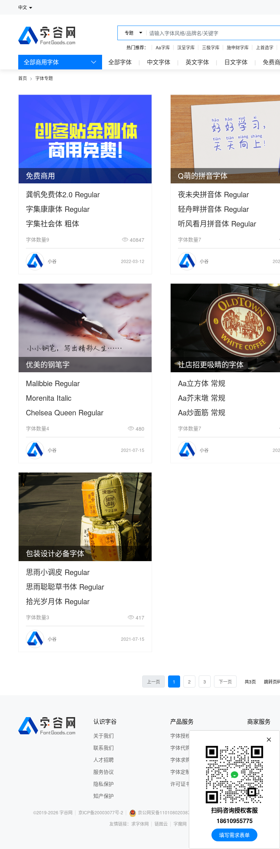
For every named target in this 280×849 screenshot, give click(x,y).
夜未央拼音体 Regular (213, 194)
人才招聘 (103, 759)
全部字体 (120, 62)
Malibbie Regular (53, 383)
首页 (22, 78)
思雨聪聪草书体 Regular (65, 586)
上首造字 (264, 47)
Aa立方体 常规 (201, 383)
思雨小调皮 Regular (58, 572)
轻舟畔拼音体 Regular (213, 208)
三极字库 (210, 47)
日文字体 (236, 62)
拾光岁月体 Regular (58, 601)
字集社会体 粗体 (52, 223)
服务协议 (103, 771)
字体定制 (180, 771)
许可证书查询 (185, 783)
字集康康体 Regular (58, 208)
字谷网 (66, 812)
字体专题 (44, 78)
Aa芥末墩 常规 (201, 397)
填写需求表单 (234, 834)
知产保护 (103, 795)
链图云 (161, 824)
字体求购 (180, 759)
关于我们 (103, 735)
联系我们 (103, 747)
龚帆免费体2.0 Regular (63, 194)
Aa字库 (163, 47)
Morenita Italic (48, 397)
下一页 (225, 681)
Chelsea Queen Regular (65, 412)
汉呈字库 (186, 47)
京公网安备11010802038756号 (169, 812)
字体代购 (180, 747)
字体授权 (180, 735)
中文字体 (158, 62)
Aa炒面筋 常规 (201, 412)
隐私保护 (103, 783)
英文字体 (197, 62)
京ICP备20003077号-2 (100, 812)
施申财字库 (238, 47)
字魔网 (180, 824)
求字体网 (140, 824)
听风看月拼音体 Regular (217, 223)
